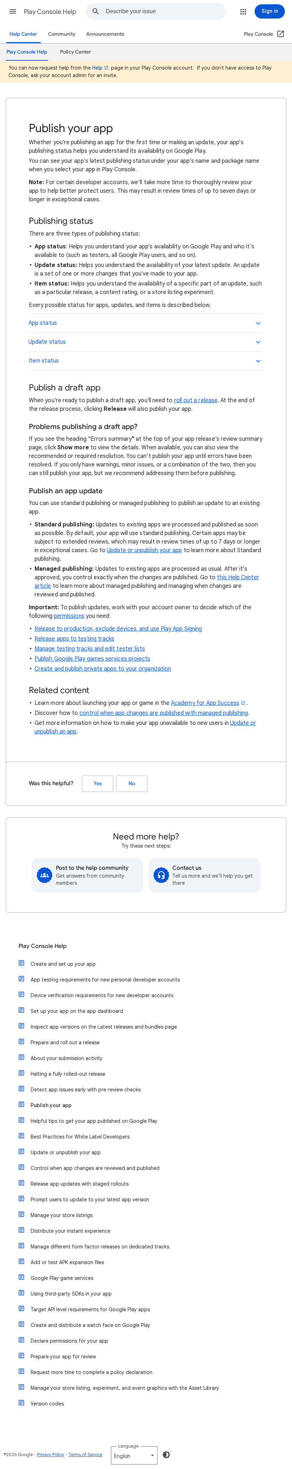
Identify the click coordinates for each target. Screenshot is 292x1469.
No (132, 784)
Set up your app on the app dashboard (77, 1011)
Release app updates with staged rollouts (80, 1184)
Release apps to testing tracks (74, 638)
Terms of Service (85, 1454)
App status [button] (42, 323)
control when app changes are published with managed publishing (163, 713)
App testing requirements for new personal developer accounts (105, 979)
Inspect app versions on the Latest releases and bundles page (104, 1027)
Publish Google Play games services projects (92, 658)
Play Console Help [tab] (26, 52)
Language (128, 1446)
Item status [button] (43, 360)
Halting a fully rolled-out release (68, 1074)
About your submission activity (67, 1058)
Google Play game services (62, 1278)
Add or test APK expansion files (67, 1262)
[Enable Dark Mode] (166, 1454)
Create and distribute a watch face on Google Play (90, 1325)
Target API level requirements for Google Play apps (90, 1309)
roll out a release (196, 400)
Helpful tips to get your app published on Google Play (94, 1121)
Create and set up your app (63, 964)
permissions (69, 616)
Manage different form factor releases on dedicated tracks (100, 1246)
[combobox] (165, 11)
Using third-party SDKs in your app (71, 1294)
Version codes (47, 1403)
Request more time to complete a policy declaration (91, 1372)
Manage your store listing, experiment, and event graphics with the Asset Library (125, 1388)
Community (61, 34)
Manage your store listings (62, 1215)
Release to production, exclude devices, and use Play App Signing (118, 628)
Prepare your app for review (63, 1356)
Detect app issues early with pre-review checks (86, 1089)
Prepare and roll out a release (65, 1042)
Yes (98, 784)
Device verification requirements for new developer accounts (102, 995)
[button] (12, 11)
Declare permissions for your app (69, 1341)
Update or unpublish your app (144, 550)
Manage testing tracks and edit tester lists (90, 648)
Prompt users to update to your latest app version (90, 1199)
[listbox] (134, 1455)
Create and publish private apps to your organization (103, 668)
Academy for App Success (205, 703)
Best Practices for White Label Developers (80, 1137)
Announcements (105, 34)
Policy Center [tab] (75, 52)
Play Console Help (50, 12)
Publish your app (51, 1105)
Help (97, 68)
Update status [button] (47, 341)
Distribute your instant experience (70, 1231)
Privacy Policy (50, 1454)
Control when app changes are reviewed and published (95, 1168)
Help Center (23, 34)
